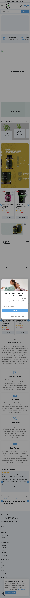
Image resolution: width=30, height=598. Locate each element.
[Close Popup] (26, 281)
